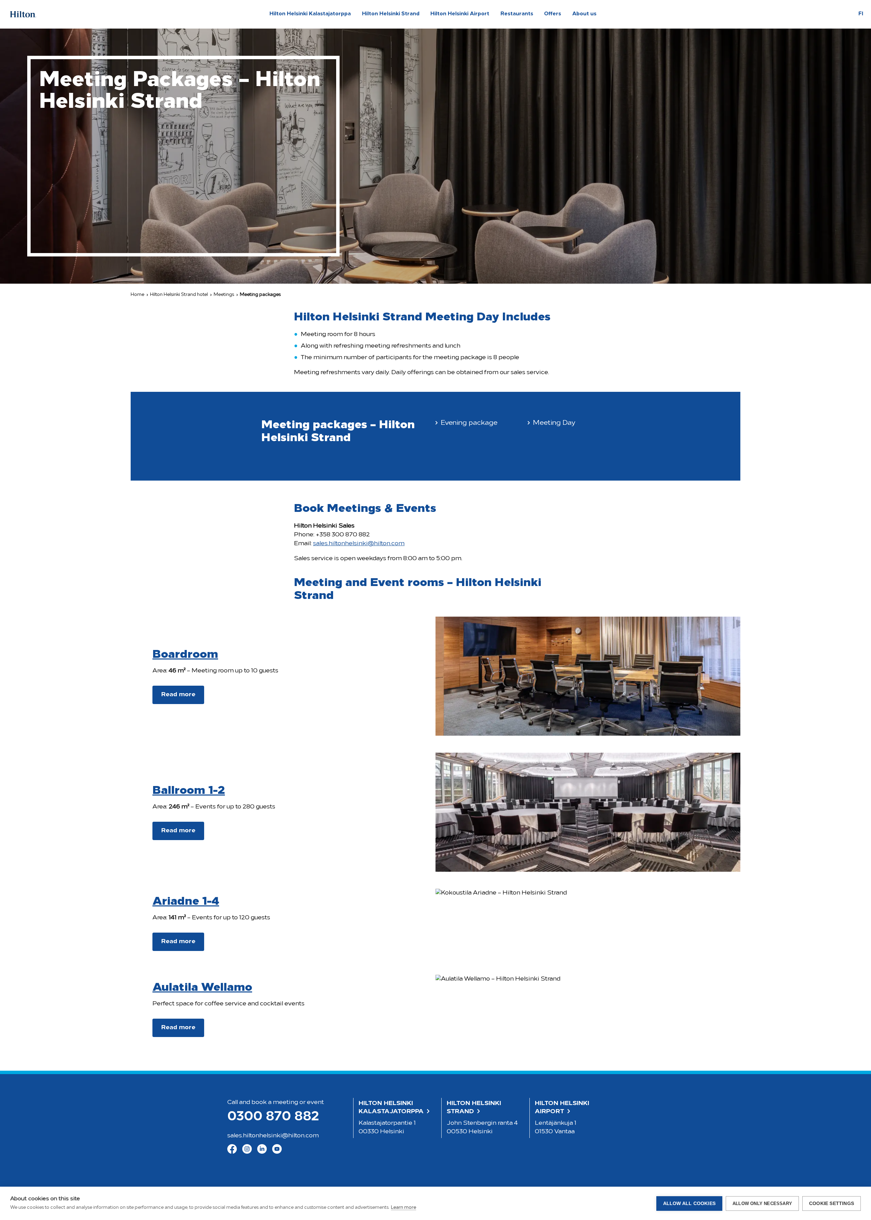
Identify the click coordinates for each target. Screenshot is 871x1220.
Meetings (224, 295)
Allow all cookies (689, 1203)
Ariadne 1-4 (185, 902)
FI (860, 14)
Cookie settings (831, 1203)
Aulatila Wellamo (202, 988)
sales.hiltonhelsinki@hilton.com (359, 544)
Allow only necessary (762, 1203)
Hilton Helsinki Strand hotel (179, 295)
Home (137, 295)
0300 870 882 (273, 1117)
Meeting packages (260, 295)
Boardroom (185, 655)
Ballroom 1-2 (188, 791)
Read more (178, 695)
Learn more (403, 1207)
